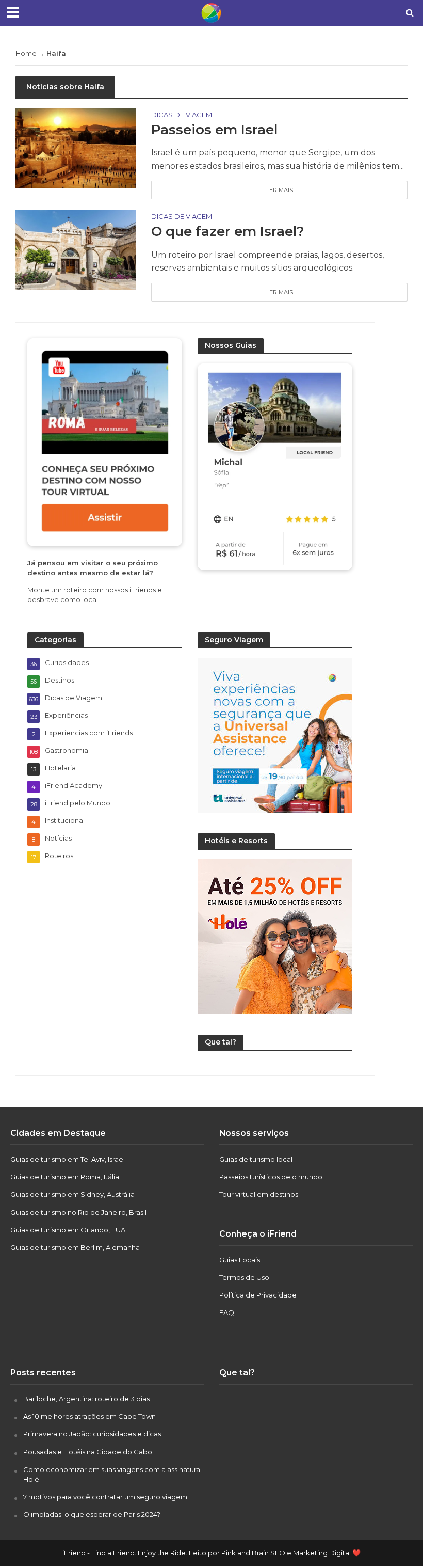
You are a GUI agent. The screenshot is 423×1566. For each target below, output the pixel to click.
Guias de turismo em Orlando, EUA (67, 1230)
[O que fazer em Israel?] (75, 249)
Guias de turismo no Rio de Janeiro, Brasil (78, 1212)
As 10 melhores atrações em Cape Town (89, 1416)
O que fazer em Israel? (227, 231)
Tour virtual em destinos (258, 1194)
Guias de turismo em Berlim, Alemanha (75, 1247)
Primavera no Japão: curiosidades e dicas (92, 1434)
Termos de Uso (244, 1277)
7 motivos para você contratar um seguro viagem (105, 1497)
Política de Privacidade (258, 1295)
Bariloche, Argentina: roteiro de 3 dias (86, 1399)
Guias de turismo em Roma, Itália (64, 1177)
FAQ (226, 1312)
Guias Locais (239, 1260)
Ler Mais (279, 190)
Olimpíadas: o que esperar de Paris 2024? (91, 1514)
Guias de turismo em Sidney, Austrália (72, 1194)
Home (26, 53)
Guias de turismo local (255, 1159)
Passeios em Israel (214, 129)
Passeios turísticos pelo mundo (270, 1177)
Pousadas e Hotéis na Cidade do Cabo (87, 1452)
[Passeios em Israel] (75, 147)
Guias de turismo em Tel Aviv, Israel (67, 1159)
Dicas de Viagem (181, 115)
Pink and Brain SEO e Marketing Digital (286, 1552)
